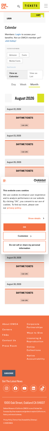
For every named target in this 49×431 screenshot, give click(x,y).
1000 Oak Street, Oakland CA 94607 (24, 402)
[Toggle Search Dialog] (19, 7)
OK (24, 227)
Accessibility (26, 420)
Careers (7, 329)
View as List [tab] (33, 75)
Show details (34, 218)
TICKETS (31, 5)
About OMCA (10, 324)
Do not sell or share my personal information (24, 246)
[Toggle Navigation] (46, 5)
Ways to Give (35, 332)
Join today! (10, 41)
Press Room (9, 346)
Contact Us (9, 340)
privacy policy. (14, 208)
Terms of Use (17, 420)
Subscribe (8, 373)
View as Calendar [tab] (14, 75)
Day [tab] (13, 84)
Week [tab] (23, 84)
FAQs (5, 335)
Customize (23, 236)
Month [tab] (34, 84)
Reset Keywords (11, 67)
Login (9, 18)
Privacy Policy (7, 420)
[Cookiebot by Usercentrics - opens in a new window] (34, 181)
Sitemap (33, 420)
